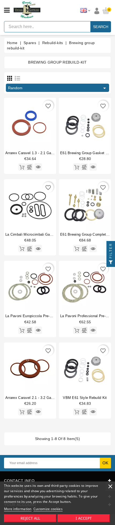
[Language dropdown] (85, 10)
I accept (84, 518)
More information (18, 509)
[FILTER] (110, 262)
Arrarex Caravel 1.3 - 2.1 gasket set (35, 153)
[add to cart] (22, 167)
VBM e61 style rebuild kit (85, 398)
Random (58, 88)
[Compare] (29, 167)
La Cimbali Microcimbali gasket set (34, 234)
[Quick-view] (38, 167)
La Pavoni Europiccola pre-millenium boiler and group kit (52, 316)
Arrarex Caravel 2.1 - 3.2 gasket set (35, 398)
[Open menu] (7, 10)
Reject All (30, 518)
